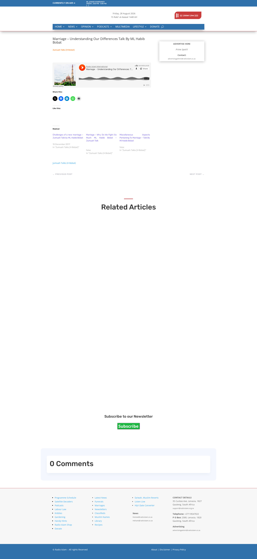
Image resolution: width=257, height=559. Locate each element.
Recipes (98, 524)
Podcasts (103, 26)
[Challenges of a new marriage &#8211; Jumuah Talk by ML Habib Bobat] (69, 141)
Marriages (100, 505)
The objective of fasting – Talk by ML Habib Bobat (101, 262)
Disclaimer (165, 549)
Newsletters (101, 509)
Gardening (60, 517)
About (154, 549)
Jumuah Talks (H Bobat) (64, 50)
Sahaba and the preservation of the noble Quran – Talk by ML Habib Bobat (122, 294)
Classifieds (100, 513)
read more (65, 236)
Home (58, 26)
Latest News (101, 497)
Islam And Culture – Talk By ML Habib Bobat (96, 359)
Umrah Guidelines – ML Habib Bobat (89, 230)
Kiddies (58, 513)
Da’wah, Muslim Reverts (147, 497)
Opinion (86, 26)
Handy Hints (61, 520)
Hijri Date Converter (145, 505)
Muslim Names (102, 517)
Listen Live (140, 501)
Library (98, 520)
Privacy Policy (179, 549)
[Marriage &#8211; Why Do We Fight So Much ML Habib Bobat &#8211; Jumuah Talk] (103, 144)
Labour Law (60, 509)
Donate (155, 26)
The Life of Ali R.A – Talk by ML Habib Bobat (95, 326)
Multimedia (122, 26)
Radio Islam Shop (63, 524)
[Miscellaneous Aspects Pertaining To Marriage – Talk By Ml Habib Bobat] (136, 142)
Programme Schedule (65, 497)
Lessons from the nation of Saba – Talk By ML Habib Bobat (109, 391)
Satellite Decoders (64, 501)
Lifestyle (138, 26)
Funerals (99, 501)
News (71, 26)
